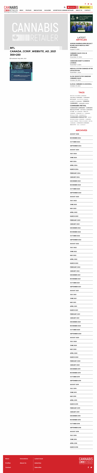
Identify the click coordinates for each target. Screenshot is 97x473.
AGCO (89, 117)
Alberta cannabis (76, 101)
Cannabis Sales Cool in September (78, 54)
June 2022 (73, 251)
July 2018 (73, 435)
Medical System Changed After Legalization (81, 69)
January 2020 (75, 365)
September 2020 (75, 333)
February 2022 (75, 267)
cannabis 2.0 (80, 113)
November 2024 (75, 138)
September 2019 (75, 380)
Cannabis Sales (84, 103)
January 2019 (74, 412)
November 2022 (75, 232)
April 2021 (73, 306)
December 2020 (75, 322)
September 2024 (75, 145)
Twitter (88, 3)
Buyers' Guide (85, 7)
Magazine (47, 10)
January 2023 (74, 224)
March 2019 (74, 404)
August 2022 (74, 243)
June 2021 (73, 298)
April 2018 (73, 443)
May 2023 (73, 208)
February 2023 (75, 220)
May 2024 (73, 161)
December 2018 (75, 415)
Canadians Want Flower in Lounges (80, 62)
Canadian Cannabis (77, 108)
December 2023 (75, 181)
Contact (87, 10)
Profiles (28, 10)
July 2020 (73, 341)
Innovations (38, 10)
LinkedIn (91, 3)
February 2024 (75, 173)
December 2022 (75, 228)
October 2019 (75, 376)
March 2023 (74, 216)
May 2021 (73, 302)
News (21, 10)
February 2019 (75, 408)
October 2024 (75, 142)
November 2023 (75, 185)
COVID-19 (82, 124)
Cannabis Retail (78, 106)
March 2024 (74, 169)
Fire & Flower (83, 121)
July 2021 (73, 294)
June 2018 (73, 439)
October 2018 (75, 423)
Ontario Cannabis (76, 97)
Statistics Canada (82, 99)
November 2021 (75, 279)
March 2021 (74, 310)
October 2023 (75, 189)
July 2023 (73, 200)
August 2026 (74, 134)
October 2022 (75, 235)
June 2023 (73, 204)
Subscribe (72, 7)
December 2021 (75, 275)
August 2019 (74, 384)
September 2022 (75, 239)
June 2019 (73, 392)
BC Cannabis (79, 111)
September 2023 (75, 192)
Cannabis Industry (78, 117)
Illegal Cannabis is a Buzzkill (81, 84)
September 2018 (75, 427)
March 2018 (74, 447)
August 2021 (74, 290)
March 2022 (74, 263)
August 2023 (74, 196)
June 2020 (73, 345)
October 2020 (75, 329)
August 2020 (74, 337)
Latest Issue (39, 458)
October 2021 (75, 282)
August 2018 (74, 431)
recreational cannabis (77, 119)
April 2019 (73, 400)
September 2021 (75, 286)
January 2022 (74, 271)
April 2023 (73, 212)
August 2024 (74, 149)
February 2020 (75, 361)
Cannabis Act (82, 115)
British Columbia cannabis (78, 95)
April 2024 (73, 165)
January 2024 (75, 177)
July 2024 (73, 153)
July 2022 (73, 247)
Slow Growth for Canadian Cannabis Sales (80, 77)
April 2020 (73, 353)
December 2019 (75, 369)
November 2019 (75, 372)
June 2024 (73, 157)
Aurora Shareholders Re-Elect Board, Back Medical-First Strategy (81, 45)
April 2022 (73, 259)
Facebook (85, 3)
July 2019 (73, 388)
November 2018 (75, 419)
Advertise (38, 463)
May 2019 (73, 396)
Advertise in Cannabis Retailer (63, 10)
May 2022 (73, 255)
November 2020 (75, 326)
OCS (78, 124)
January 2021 (74, 318)
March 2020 (74, 357)
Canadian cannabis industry (79, 123)
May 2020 (73, 349)
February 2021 (75, 314)
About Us (79, 10)
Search (64, 7)
